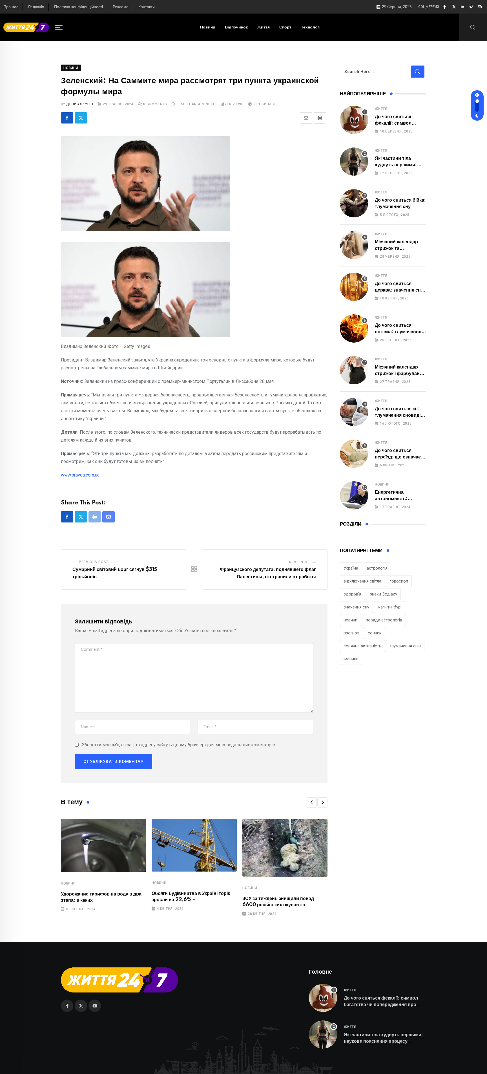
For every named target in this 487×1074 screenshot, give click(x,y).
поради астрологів (384, 620)
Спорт (285, 27)
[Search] (473, 27)
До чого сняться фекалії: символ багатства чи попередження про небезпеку (381, 1004)
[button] (312, 802)
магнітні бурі (389, 607)
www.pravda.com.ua (80, 475)
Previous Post (93, 562)
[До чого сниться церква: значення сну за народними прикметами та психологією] (354, 287)
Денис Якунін (79, 104)
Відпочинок (236, 27)
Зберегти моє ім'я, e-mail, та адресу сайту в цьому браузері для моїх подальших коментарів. (179, 744)
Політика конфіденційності (78, 7)
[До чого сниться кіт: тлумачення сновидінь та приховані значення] (354, 412)
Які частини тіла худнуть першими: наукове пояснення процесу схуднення (383, 1041)
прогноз (351, 633)
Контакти (146, 7)
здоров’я (352, 594)
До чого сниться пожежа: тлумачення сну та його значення (398, 332)
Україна (351, 568)
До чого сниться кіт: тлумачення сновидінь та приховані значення (400, 415)
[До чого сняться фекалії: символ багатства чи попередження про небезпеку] (354, 120)
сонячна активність (362, 646)
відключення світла (362, 581)
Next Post (299, 562)
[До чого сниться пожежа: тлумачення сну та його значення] (354, 328)
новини (350, 620)
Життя (263, 27)
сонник (375, 633)
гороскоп (399, 581)
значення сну (356, 607)
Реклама (121, 7)
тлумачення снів (405, 646)
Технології (311, 27)
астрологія (377, 568)
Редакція (36, 7)
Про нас (10, 7)
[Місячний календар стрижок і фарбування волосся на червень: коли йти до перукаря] (354, 370)
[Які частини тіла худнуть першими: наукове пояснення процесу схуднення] (354, 161)
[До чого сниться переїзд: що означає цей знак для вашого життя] (354, 454)
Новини (207, 27)
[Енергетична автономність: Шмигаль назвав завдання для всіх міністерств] (354, 495)
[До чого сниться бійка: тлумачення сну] (354, 203)
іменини (351, 658)
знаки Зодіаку (383, 594)
